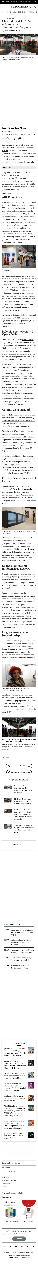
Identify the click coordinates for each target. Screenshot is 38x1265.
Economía (22, 12)
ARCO (5, 150)
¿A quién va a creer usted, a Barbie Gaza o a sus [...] (21, 959)
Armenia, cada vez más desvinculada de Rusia (20, 966)
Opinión (4, 12)
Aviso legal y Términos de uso (26, 1252)
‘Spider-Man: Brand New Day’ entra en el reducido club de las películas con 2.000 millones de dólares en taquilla (23, 814)
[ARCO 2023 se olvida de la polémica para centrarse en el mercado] (19, 727)
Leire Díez (5, 1190)
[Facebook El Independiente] (10, 1247)
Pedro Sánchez (7, 1184)
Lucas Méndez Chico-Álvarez (14, 128)
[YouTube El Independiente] (16, 1247)
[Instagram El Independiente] (22, 1247)
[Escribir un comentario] (19, 138)
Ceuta (22, 1)
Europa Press (23, 370)
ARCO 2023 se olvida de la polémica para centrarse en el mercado (19, 740)
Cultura (6, 757)
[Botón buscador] (35, 7)
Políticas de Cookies (12, 1257)
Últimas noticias (15, 1)
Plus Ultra (5, 1177)
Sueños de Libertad (30, 1)
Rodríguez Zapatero (9, 1181)
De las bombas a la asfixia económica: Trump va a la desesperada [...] (21, 942)
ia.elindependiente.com (11, 1221)
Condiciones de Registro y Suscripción (19, 1255)
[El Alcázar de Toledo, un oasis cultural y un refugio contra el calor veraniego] (8, 801)
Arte (4, 18)
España (13, 12)
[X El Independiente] (5, 1247)
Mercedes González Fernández (12, 1193)
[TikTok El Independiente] (33, 1247)
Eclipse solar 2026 (8, 1171)
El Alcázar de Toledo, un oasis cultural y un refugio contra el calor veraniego (23, 801)
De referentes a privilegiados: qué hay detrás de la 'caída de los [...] (22, 932)
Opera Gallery (28, 339)
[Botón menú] (3, 7)
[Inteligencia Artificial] (10, 1217)
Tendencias (11, 18)
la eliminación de (18, 420)
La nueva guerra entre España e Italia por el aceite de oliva (22, 951)
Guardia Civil (6, 1187)
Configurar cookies (26, 1257)
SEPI (3, 1174)
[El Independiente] (19, 7)
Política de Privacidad (10, 1252)
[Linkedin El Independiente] (27, 1247)
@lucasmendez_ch (8, 131)
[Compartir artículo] (3, 138)
